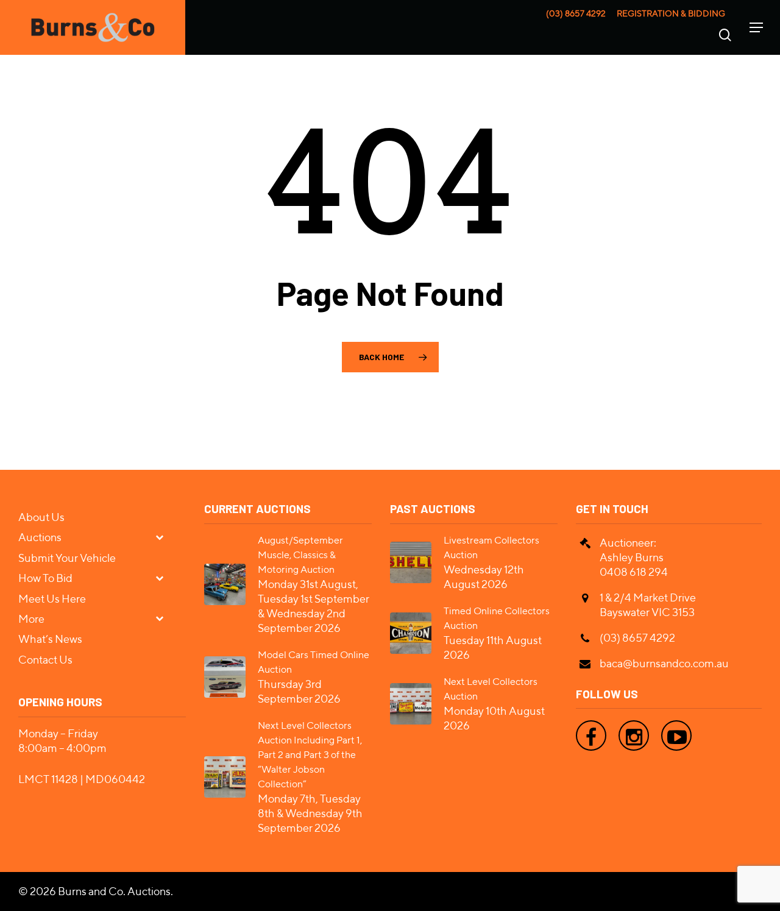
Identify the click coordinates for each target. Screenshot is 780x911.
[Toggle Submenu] (164, 536)
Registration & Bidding (671, 13)
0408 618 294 (634, 571)
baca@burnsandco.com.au (664, 663)
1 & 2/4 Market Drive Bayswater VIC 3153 (648, 605)
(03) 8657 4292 (576, 13)
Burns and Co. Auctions (114, 891)
